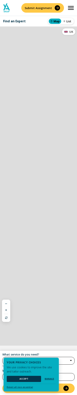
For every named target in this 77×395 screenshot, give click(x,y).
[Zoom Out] (6, 304)
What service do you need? (20, 354)
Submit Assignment (38, 8)
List (68, 21)
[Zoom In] (6, 310)
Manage (49, 378)
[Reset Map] (6, 318)
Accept (24, 378)
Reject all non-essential (20, 387)
